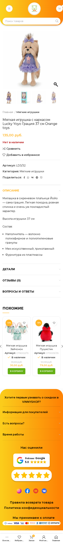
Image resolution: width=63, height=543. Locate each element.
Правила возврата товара (31, 502)
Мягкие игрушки (27, 112)
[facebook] (27, 490)
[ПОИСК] (56, 21)
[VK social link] (32, 177)
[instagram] (19, 490)
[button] (56, 62)
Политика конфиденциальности (31, 508)
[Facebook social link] (24, 177)
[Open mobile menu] (9, 8)
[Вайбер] (41, 177)
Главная (8, 112)
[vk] (44, 490)
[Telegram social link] (37, 177)
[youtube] (35, 490)
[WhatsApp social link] (28, 177)
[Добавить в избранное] (24, 323)
